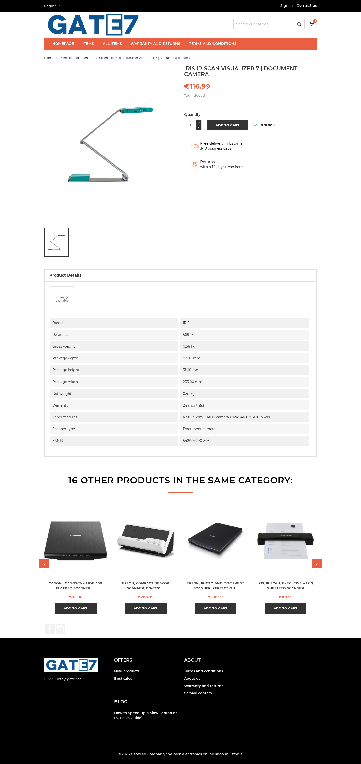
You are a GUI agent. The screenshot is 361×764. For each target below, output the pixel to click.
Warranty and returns (203, 686)
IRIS (186, 323)
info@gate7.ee (69, 679)
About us (192, 678)
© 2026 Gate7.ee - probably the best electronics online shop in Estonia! (180, 754)
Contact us (307, 5)
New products (126, 671)
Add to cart (227, 125)
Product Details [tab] (65, 275)
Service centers (198, 693)
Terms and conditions (203, 671)
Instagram (60, 629)
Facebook (50, 629)
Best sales (123, 678)
